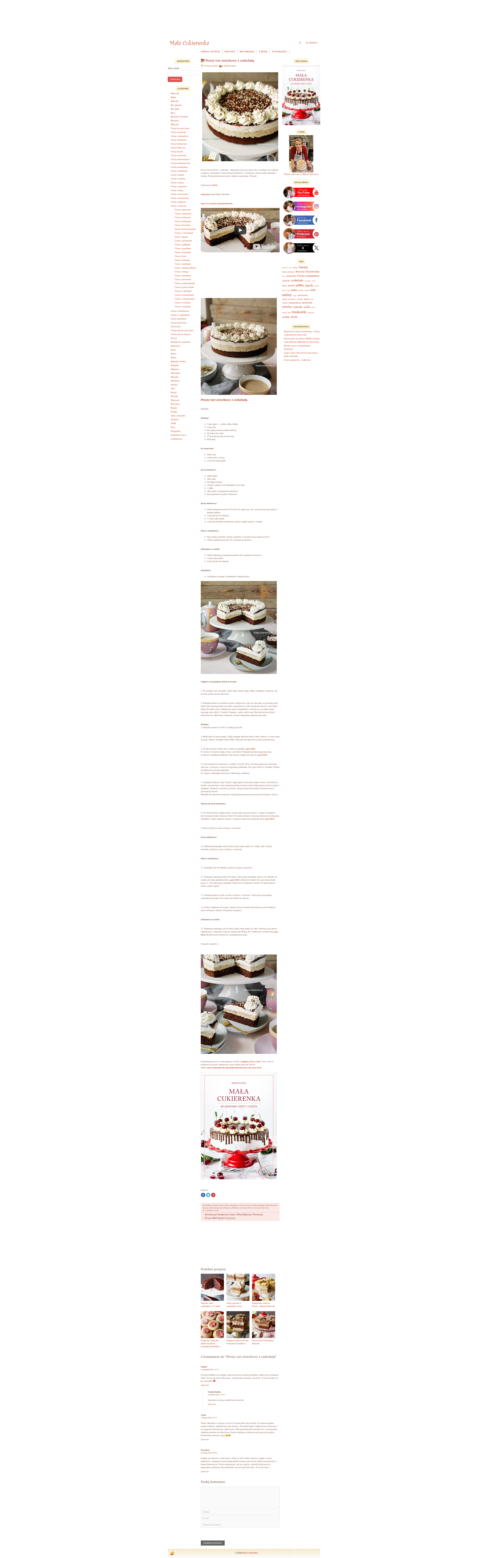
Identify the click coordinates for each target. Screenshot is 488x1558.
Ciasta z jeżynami (183, 252)
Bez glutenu (176, 105)
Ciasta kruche (177, 151)
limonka (306, 290)
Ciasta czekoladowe (231, 1205)
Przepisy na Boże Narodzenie (213, 1208)
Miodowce (175, 380)
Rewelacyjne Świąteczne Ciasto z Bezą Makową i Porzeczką (234, 1214)
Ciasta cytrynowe (178, 132)
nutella (306, 299)
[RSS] (172, 1553)
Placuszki (175, 400)
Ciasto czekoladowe (308, 275)
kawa (284, 290)
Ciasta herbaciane (179, 143)
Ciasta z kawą (177, 190)
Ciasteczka (176, 326)
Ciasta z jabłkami (182, 244)
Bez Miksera (247, 51)
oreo (312, 299)
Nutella (174, 384)
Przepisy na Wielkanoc (231, 1208)
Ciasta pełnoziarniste (180, 159)
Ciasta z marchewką (180, 198)
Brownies (175, 120)
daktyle (314, 281)
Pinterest (213, 1195)
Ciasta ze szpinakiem (180, 314)
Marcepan (175, 372)
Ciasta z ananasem (183, 213)
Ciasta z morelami (183, 279)
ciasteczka (291, 275)
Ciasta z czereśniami (184, 232)
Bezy (173, 112)
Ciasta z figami (181, 236)
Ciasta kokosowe (178, 147)
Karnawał (273, 1205)
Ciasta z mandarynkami (185, 267)
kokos (294, 290)
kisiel (288, 290)
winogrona (311, 313)
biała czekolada (288, 271)
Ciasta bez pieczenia (180, 128)
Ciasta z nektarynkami (185, 283)
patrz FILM (250, 748)
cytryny (286, 280)
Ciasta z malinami (183, 263)
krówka (301, 290)
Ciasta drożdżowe (179, 139)
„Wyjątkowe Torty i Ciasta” (250, 1061)
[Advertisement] (244, 18)
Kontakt (230, 51)
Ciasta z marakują (183, 275)
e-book (263, 51)
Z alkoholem (176, 438)
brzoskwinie (312, 271)
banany (303, 267)
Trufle (173, 423)
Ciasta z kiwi (180, 256)
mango (294, 295)
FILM (215, 185)
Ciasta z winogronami (184, 298)
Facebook (203, 1195)
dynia (284, 285)
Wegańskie (176, 431)
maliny (287, 294)
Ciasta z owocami (178, 205)
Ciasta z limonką (182, 260)
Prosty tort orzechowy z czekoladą (229, 60)
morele (300, 299)
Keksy (174, 353)
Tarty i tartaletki (178, 415)
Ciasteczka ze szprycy (181, 334)
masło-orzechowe (289, 299)
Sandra (204, 1366)
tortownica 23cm (246, 1208)
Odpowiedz (205, 1385)
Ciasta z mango (181, 271)
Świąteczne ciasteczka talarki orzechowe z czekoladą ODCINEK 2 (210, 1343)
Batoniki (175, 101)
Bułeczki (175, 124)
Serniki (174, 411)
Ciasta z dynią (177, 182)
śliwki (294, 317)
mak (313, 290)
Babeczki (175, 93)
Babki (173, 97)
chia (283, 276)
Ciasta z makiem (178, 201)
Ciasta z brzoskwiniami (185, 229)
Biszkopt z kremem (211, 1205)
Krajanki (175, 365)
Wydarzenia (279, 51)
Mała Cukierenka (250, 1553)
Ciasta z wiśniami (182, 302)
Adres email (173, 68)
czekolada (208, 1210)
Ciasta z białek (177, 174)
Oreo (173, 388)
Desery (174, 338)
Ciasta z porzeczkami (184, 287)
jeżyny (317, 286)
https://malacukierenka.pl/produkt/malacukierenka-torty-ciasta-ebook (234, 1067)
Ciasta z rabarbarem (180, 310)
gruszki (291, 285)
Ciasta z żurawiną (182, 306)
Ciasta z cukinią (178, 178)
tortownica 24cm (258, 1208)
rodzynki (297, 307)
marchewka (303, 295)
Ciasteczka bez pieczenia (182, 330)
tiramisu (284, 313)
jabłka (300, 285)
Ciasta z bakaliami (179, 170)
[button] (312, 43)
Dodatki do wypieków (181, 341)
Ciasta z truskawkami (184, 294)
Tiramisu (175, 419)
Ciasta (221, 1205)
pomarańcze (295, 302)
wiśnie (286, 317)
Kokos (173, 357)
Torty (267, 1208)
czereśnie (307, 281)
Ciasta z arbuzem (182, 217)
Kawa (173, 349)
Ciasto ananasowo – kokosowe (297, 359)
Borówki (300, 271)
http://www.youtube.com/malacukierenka (217, 203)
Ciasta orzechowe (245, 1205)
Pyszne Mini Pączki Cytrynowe (220, 1217)
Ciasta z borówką (182, 225)
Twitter (208, 1195)
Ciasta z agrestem (182, 209)
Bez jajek (175, 108)
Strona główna (210, 51)
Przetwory (175, 403)
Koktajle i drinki (178, 361)
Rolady (174, 407)
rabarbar (287, 307)
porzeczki (307, 302)
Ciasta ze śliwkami (183, 290)
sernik (306, 307)
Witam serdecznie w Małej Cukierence (301, 174)
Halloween (175, 345)
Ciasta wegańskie (178, 318)
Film (268, 1205)
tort (289, 312)
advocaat (284, 268)
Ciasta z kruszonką (179, 194)
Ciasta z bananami (183, 221)
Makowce (175, 369)
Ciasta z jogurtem (179, 186)
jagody (309, 285)
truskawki (299, 311)
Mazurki (174, 376)
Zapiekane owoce (178, 434)
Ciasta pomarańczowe (180, 163)
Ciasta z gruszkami (183, 240)
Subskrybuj (205, 194)
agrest (290, 268)
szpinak (313, 307)
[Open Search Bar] (300, 43)
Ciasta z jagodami (183, 248)
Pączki (174, 392)
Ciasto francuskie (179, 322)
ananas (295, 267)
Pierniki (174, 396)
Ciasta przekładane (258, 1205)
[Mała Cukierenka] (189, 43)
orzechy (216, 1210)
